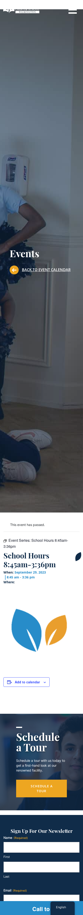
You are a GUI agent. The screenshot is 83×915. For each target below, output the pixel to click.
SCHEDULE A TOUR (42, 788)
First (6, 857)
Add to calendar (27, 682)
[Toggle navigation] (72, 9)
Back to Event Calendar (46, 269)
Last (6, 876)
